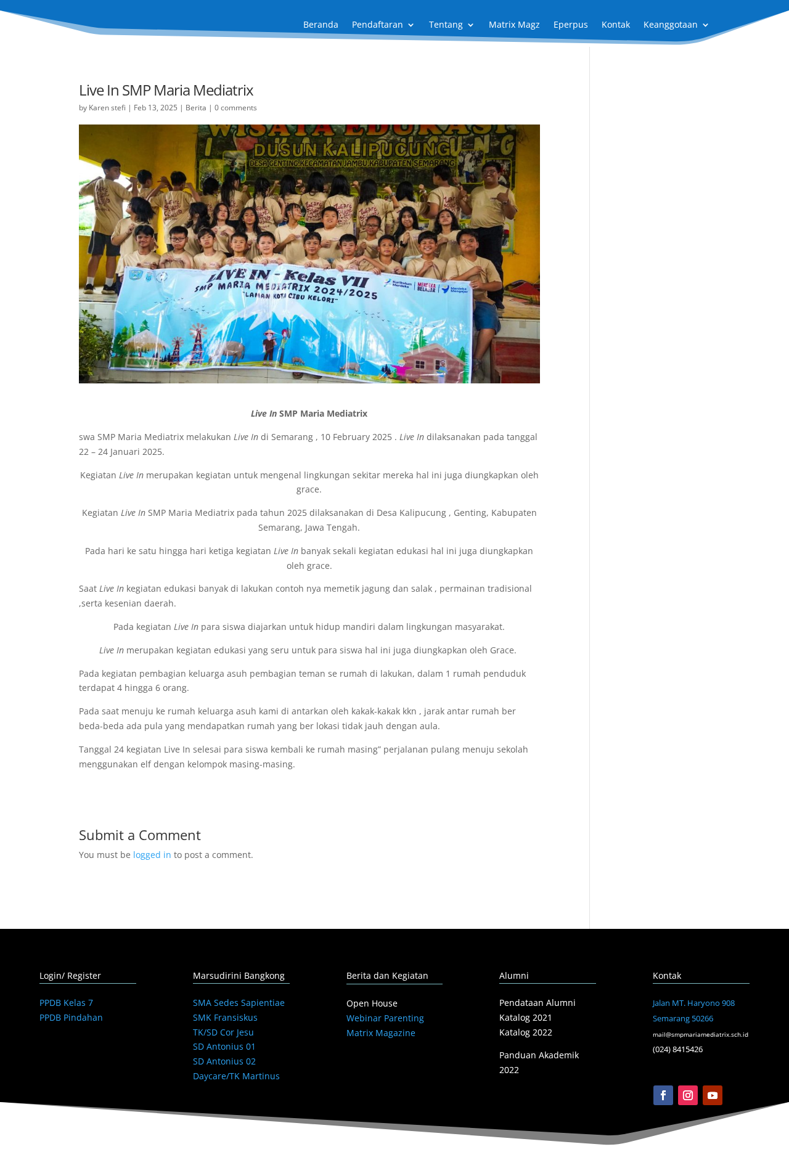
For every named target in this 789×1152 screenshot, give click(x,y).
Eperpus (571, 25)
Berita (196, 107)
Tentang (446, 25)
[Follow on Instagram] (688, 1095)
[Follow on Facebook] (663, 1095)
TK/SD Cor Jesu (223, 1032)
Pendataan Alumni (537, 1002)
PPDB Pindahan (71, 1017)
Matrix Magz (514, 25)
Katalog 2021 (525, 1017)
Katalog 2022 (525, 1032)
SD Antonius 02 (224, 1061)
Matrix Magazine (380, 1033)
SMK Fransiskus (225, 1017)
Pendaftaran (377, 25)
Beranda (320, 25)
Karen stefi (107, 107)
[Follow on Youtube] (712, 1095)
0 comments (236, 107)
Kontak (616, 25)
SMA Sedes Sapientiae (239, 1002)
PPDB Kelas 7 (66, 1002)
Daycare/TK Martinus (236, 1076)
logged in (152, 854)
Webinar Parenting (385, 1018)
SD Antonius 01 (224, 1046)
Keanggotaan (671, 25)
